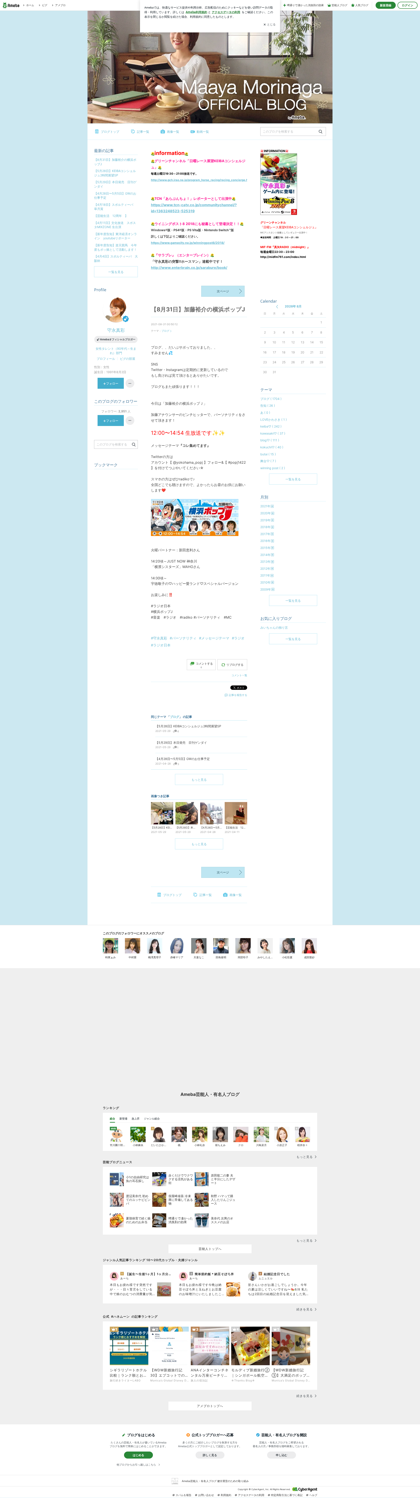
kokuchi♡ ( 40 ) (271, 447)
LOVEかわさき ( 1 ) (273, 419)
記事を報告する (238, 695)
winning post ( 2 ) (272, 468)
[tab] (112, 1118)
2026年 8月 (293, 306)
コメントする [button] (204, 665)
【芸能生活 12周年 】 (111, 216)
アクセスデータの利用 (251, 1495)
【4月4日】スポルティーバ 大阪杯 (116, 258)
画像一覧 (173, 131)
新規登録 (385, 5)
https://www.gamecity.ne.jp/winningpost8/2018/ (187, 243)
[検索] (321, 132)
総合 (112, 1118)
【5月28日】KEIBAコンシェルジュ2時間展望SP (115, 173)
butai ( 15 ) (268, 454)
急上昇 (136, 1118)
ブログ (165, 330)
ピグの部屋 (127, 358)
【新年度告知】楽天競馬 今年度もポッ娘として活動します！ (115, 247)
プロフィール (106, 358)
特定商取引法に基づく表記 (287, 1495)
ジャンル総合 (152, 1118)
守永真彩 (116, 330)
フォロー (112, 383)
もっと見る (199, 779)
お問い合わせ (206, 1495)
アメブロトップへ (210, 1406)
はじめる (138, 1455)
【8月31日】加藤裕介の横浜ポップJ (198, 309)
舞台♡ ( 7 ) (268, 461)
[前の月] (277, 306)
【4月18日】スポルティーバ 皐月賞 (115, 207)
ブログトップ (110, 131)
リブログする (234, 664)
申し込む (281, 1455)
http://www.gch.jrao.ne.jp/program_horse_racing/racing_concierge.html (201, 180)
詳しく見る (210, 1455)
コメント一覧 (239, 675)
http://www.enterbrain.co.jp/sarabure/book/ (189, 267)
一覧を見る (293, 479)
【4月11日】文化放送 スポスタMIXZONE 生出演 (115, 225)
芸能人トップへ (210, 1249)
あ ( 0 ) (265, 412)
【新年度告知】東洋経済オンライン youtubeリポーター (115, 236)
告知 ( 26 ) (267, 405)
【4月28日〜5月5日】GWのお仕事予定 (115, 196)
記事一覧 (143, 131)
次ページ (223, 291)
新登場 (123, 1118)
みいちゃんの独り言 (274, 627)
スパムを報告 (183, 1495)
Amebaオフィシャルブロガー (117, 339)
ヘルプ (313, 1495)
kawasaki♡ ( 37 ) (272, 433)
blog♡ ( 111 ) (269, 440)
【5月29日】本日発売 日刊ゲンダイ (115, 184)
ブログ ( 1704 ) (271, 399)
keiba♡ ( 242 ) (271, 426)
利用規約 (226, 1495)
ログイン (407, 5)
